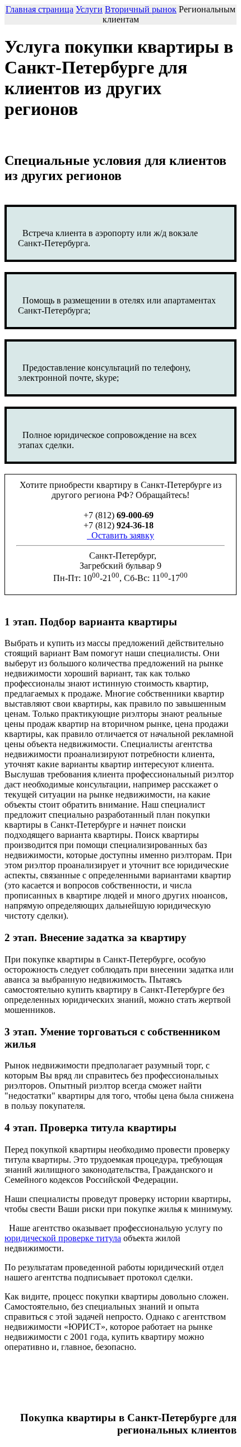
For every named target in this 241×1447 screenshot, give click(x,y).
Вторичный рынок (141, 9)
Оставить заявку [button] (121, 535)
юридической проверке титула (62, 1238)
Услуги (89, 9)
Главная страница (39, 9)
